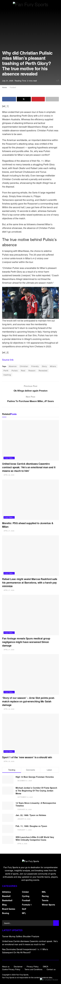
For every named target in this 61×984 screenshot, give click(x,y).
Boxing (5, 913)
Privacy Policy (33, 966)
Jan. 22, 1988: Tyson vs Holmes (31, 815)
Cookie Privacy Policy (11, 969)
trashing (7, 375)
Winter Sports (48, 904)
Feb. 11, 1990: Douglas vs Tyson (31, 826)
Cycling (25, 896)
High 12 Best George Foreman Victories (35, 776)
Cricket (25, 891)
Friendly (35, 366)
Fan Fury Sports (22, 974)
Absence (13, 366)
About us (6, 966)
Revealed (43, 370)
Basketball (7, 900)
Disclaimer (18, 966)
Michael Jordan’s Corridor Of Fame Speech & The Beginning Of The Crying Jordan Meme (36, 790)
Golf (24, 908)
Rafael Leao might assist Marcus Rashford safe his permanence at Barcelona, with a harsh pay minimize (29, 582)
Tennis (45, 900)
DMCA (45, 966)
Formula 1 (27, 904)
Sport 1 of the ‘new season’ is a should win (27, 757)
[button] (49, 979)
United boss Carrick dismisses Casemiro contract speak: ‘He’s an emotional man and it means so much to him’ (28, 467)
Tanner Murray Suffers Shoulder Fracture (20, 936)
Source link (7, 359)
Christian (24, 366)
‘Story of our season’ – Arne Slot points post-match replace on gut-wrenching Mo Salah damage (28, 701)
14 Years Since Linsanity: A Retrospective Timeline (36, 804)
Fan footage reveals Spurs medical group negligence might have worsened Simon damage (26, 642)
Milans (53, 366)
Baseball (6, 896)
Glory (44, 366)
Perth (6, 370)
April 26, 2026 (8, 709)
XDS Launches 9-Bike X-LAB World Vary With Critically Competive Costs (35, 838)
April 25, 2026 (8, 761)
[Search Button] (56, 923)
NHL (44, 891)
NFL (24, 913)
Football (13, 87)
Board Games (8, 908)
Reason (32, 370)
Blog (4, 904)
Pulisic (15, 370)
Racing (45, 896)
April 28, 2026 (8, 475)
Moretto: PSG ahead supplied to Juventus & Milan (27, 525)
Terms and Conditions (33, 969)
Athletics (6, 891)
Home (4, 87)
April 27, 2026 (8, 531)
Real (23, 370)
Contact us (51, 969)
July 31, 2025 (7, 80)
